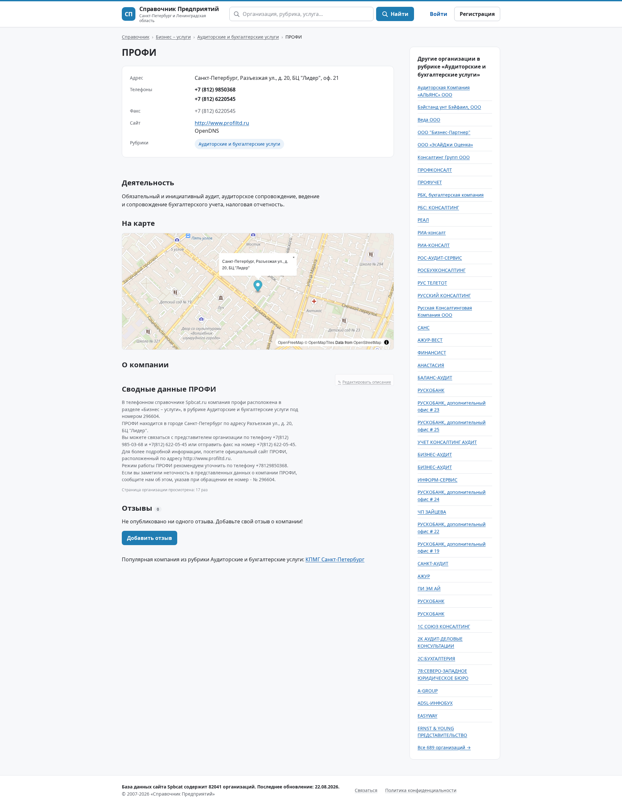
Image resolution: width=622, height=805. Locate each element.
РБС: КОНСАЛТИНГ (438, 207)
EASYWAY (427, 716)
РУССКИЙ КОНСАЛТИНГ (444, 295)
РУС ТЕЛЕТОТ (432, 283)
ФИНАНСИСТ (432, 352)
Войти (438, 14)
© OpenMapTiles (319, 342)
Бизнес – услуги (173, 37)
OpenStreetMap (367, 342)
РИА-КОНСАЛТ (434, 245)
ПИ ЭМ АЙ (429, 588)
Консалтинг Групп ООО (444, 157)
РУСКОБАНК (431, 390)
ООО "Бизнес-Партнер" (444, 132)
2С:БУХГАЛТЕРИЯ (436, 658)
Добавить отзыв (149, 538)
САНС (424, 327)
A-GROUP (428, 691)
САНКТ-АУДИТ (433, 563)
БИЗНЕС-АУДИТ (435, 454)
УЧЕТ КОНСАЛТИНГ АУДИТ (447, 442)
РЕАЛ (423, 220)
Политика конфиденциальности (420, 790)
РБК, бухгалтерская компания (451, 195)
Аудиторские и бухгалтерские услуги (238, 37)
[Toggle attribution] (386, 342)
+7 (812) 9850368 (215, 89)
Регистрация (477, 14)
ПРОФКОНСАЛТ (435, 170)
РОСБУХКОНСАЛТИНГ (442, 270)
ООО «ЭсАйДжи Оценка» (445, 144)
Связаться (366, 790)
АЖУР (424, 576)
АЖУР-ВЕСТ (430, 340)
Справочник (135, 37)
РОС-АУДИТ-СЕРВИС (440, 258)
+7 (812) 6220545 (215, 99)
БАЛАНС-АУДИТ (435, 377)
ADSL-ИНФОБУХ (435, 703)
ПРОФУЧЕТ (430, 182)
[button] (258, 286)
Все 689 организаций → (444, 747)
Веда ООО (429, 119)
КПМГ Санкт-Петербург (334, 559)
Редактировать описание (364, 382)
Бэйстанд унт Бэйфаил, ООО (449, 107)
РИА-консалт (432, 232)
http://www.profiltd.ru (222, 123)
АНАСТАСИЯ (431, 365)
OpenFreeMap (291, 342)
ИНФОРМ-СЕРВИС (437, 480)
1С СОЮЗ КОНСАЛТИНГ (444, 626)
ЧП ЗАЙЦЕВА (432, 512)
